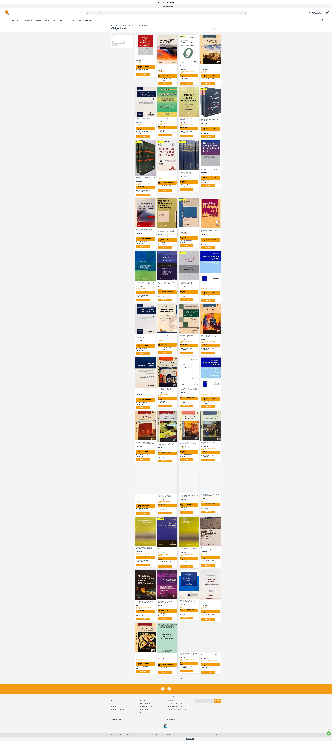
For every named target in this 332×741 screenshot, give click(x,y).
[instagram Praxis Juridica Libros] (163, 689)
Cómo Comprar (143, 700)
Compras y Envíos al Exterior (146, 706)
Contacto (71, 20)
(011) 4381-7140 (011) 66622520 (175, 703)
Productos (113, 703)
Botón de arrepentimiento (175, 734)
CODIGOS (38, 20)
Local (112, 712)
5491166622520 (171, 700)
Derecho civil (137, 25)
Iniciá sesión (319, 12)
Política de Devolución (144, 709)
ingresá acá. (165, 734)
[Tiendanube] (215, 735)
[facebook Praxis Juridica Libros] (169, 689)
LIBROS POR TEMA (15, 20)
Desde (113, 39)
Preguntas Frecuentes (144, 703)
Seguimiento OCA (115, 706)
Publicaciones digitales (84, 20)
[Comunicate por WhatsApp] (329, 733)
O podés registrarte (317, 13)
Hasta (120, 39)
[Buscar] (245, 13)
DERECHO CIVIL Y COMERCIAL (126, 25)
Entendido (190, 738)
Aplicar (115, 45)
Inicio (5, 20)
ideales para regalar (58, 20)
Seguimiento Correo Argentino (118, 709)
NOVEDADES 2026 (27, 20)
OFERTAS (46, 20)
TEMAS (116, 25)
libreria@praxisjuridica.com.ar (174, 706)
